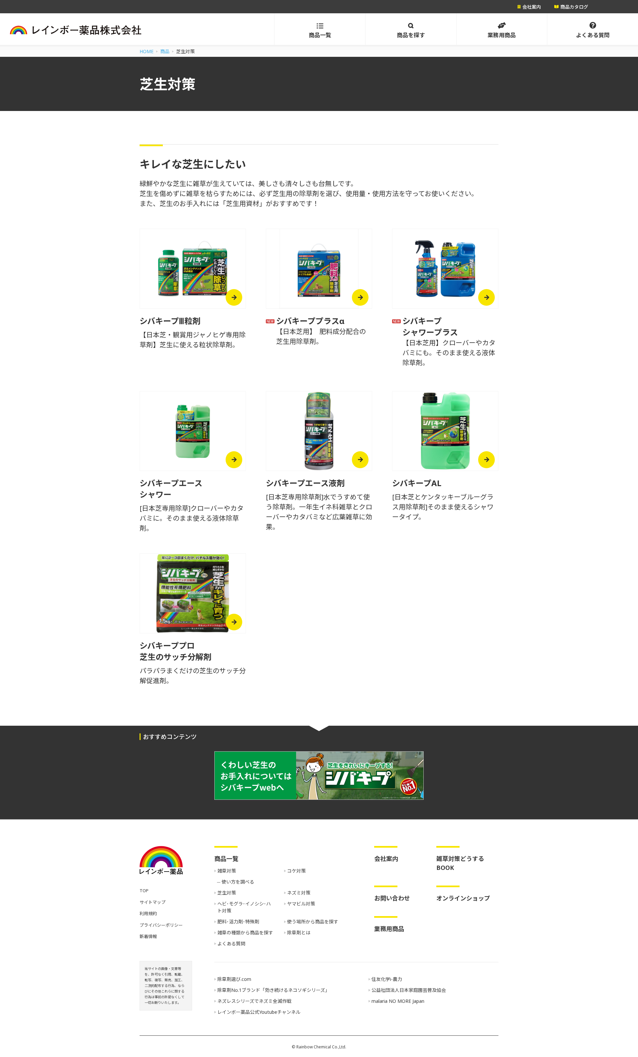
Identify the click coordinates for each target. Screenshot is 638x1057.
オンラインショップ (463, 898)
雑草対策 (226, 871)
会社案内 (386, 859)
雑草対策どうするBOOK (460, 863)
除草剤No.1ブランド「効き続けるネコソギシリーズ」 (273, 990)
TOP (144, 891)
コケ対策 (296, 871)
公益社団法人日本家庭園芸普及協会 (409, 990)
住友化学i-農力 (387, 979)
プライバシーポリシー (161, 925)
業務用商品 (389, 929)
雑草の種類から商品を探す (245, 932)
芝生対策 (226, 893)
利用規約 (148, 913)
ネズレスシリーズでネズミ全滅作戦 (254, 1001)
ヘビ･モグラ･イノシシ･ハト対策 (244, 907)
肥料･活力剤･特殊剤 (238, 921)
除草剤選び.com (234, 979)
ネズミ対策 (298, 893)
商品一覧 (226, 859)
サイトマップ (152, 902)
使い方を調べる (238, 882)
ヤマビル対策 (301, 903)
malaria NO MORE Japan (398, 1001)
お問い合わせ (392, 898)
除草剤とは (298, 932)
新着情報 (148, 936)
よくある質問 (231, 943)
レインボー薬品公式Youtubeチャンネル (258, 1012)
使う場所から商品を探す (312, 921)
